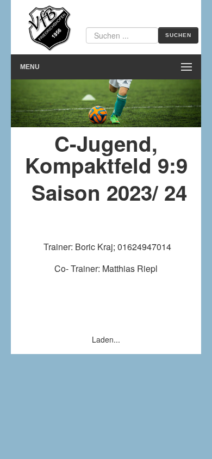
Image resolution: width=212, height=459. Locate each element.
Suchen (178, 35)
